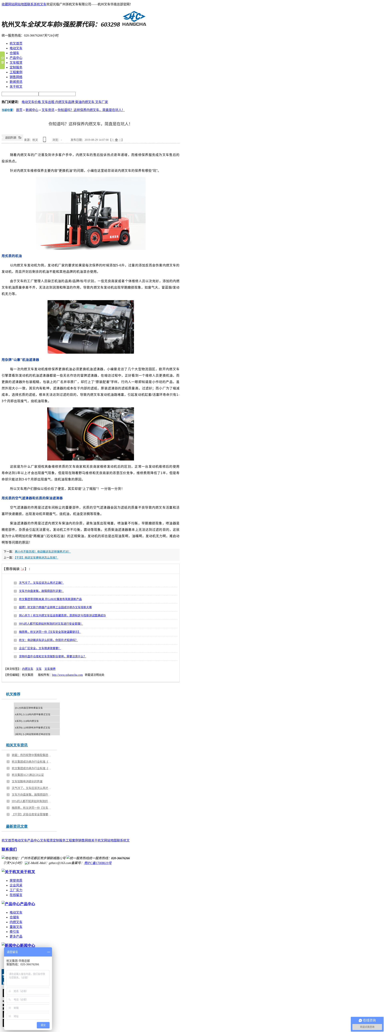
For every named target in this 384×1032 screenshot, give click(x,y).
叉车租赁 (46, 840)
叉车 (39, 668)
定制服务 (59, 840)
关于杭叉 (97, 840)
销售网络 (84, 840)
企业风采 (16, 885)
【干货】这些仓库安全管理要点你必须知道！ (32, 814)
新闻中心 (32, 110)
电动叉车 (20, 840)
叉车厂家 (101, 102)
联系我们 (9, 849)
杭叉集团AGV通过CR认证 (28, 774)
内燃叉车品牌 (65, 102)
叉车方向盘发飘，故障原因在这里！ (41, 590)
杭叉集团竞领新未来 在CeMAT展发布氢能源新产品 (50, 599)
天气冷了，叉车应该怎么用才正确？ (41, 582)
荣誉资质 (16, 880)
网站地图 (20, 4)
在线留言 (16, 895)
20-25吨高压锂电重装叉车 (29, 708)
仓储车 (14, 917)
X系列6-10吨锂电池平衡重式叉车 (32, 727)
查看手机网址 (45, 140)
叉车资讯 (48, 110)
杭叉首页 (8, 840)
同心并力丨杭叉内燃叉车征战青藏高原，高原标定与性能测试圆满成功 (62, 615)
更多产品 (16, 936)
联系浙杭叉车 (36, 4)
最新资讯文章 (17, 827)
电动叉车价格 (32, 102)
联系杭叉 (123, 840)
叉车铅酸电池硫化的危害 (27, 781)
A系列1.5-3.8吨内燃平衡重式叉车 (32, 714)
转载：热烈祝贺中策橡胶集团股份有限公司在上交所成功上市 (32, 755)
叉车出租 (48, 102)
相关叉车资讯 (17, 745)
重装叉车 (16, 927)
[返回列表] (12, 139)
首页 (19, 110)
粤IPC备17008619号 (98, 863)
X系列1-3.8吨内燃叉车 (27, 721)
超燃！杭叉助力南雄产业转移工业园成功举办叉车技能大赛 (55, 607)
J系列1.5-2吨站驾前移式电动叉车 (32, 734)
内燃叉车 (27, 668)
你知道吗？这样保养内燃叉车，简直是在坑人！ (91, 110)
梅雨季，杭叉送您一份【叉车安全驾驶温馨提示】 (50, 631)
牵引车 (14, 931)
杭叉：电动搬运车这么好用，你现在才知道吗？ (48, 640)
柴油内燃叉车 (85, 102)
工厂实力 (16, 890)
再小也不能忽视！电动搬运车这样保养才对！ (43, 551)
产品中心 (33, 840)
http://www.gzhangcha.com (67, 674)
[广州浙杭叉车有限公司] (133, 24)
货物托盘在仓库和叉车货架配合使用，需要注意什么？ (52, 656)
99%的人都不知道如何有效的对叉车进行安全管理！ (51, 623)
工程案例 (72, 840)
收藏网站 (8, 4)
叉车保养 (50, 668)
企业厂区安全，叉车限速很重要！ (40, 648)
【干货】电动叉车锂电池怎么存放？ (36, 557)
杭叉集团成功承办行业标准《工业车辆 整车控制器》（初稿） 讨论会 (32, 761)
